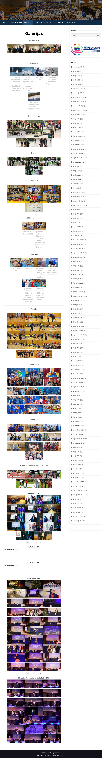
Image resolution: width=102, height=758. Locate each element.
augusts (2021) (77, 300)
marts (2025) (77, 132)
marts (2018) (77, 464)
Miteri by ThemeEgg (59, 755)
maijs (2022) (77, 270)
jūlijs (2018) (76, 447)
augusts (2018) (77, 443)
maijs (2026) (77, 76)
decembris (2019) (78, 374)
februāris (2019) (78, 417)
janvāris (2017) (77, 521)
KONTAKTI (38, 22)
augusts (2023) (77, 210)
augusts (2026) (77, 67)
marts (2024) (77, 179)
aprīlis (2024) (77, 175)
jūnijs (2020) (77, 348)
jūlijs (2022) (76, 261)
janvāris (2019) (77, 421)
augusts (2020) (77, 339)
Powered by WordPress (43, 755)
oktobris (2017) (78, 486)
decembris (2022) (78, 240)
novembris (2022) (78, 244)
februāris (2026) (78, 89)
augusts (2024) (77, 162)
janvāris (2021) (77, 318)
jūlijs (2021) (76, 305)
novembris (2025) (78, 101)
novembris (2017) (78, 482)
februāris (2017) (78, 516)
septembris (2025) (79, 110)
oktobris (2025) (78, 106)
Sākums (5, 22)
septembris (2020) (79, 335)
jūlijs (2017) (76, 495)
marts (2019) (77, 413)
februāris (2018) (78, 469)
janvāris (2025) (77, 140)
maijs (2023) (77, 218)
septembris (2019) (79, 387)
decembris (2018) (78, 426)
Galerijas (27, 22)
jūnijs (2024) (77, 166)
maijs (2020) (77, 352)
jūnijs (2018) (77, 452)
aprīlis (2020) (77, 356)
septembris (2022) (79, 253)
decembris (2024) (78, 145)
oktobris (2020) (78, 331)
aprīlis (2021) (77, 313)
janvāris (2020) (77, 369)
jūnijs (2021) (77, 309)
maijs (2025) (77, 123)
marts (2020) (77, 361)
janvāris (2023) (77, 235)
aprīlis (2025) (77, 127)
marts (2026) (77, 84)
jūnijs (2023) (77, 214)
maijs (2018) (77, 456)
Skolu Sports (72, 22)
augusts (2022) (77, 257)
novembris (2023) (78, 197)
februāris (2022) (78, 283)
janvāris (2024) (77, 188)
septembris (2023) (79, 205)
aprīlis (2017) (77, 508)
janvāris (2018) (77, 473)
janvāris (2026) (77, 93)
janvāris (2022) (77, 287)
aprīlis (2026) (77, 80)
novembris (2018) (78, 430)
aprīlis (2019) (77, 408)
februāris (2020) (78, 365)
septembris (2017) (79, 490)
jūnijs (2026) (77, 71)
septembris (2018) (79, 439)
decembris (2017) (78, 478)
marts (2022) (77, 279)
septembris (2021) (79, 296)
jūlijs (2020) (76, 343)
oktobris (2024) (78, 153)
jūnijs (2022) (77, 266)
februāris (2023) (78, 231)
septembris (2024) (79, 158)
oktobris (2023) (78, 201)
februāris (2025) (78, 136)
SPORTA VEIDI (48, 22)
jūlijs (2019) (76, 395)
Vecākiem (60, 22)
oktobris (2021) (78, 292)
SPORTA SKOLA (16, 22)
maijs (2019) (77, 404)
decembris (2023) (78, 192)
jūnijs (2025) (77, 119)
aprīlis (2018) (77, 460)
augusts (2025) (77, 114)
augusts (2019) (77, 391)
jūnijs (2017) (77, 499)
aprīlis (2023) (77, 222)
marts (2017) (77, 512)
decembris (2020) (78, 322)
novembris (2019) (78, 378)
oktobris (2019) (78, 382)
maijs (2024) (77, 171)
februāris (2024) (78, 184)
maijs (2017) (77, 503)
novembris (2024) (78, 149)
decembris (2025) (78, 97)
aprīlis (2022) (77, 274)
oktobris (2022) (78, 248)
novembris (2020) (78, 326)
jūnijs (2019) (77, 400)
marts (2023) (77, 227)
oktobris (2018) (78, 434)
